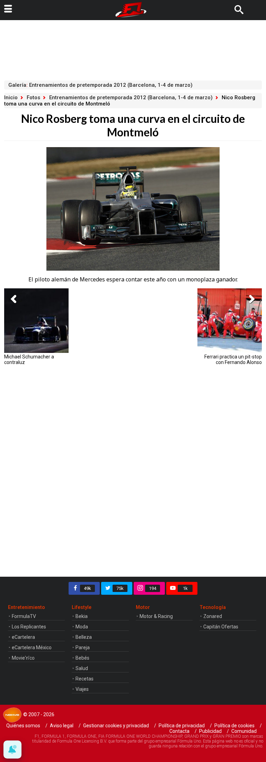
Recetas (85, 678)
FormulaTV (24, 616)
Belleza (84, 637)
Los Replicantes (29, 626)
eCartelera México (32, 647)
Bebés (82, 658)
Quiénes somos (23, 725)
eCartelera (23, 637)
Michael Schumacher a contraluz (29, 359)
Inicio (11, 97)
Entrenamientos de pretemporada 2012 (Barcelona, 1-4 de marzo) (131, 97)
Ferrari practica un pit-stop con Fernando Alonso (233, 359)
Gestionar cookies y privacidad (116, 725)
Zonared (212, 616)
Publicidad (210, 731)
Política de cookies (234, 725)
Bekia (82, 616)
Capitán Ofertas (220, 626)
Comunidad (244, 731)
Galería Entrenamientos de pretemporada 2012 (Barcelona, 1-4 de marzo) (100, 85)
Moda (82, 626)
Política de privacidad (182, 725)
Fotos (33, 97)
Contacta (179, 731)
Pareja (83, 647)
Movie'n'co (23, 658)
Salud (82, 668)
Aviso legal (61, 725)
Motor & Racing (156, 616)
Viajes (82, 689)
